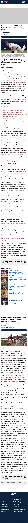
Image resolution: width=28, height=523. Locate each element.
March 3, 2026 (19, 416)
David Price (16, 152)
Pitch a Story (4, 504)
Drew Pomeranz (17, 101)
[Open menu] (2, 2)
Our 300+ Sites (17, 499)
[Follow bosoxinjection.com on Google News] (25, 262)
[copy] (9, 34)
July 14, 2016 (20, 203)
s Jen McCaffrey (13, 362)
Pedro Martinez (5, 194)
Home (2, 307)
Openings (15, 497)
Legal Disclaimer (5, 509)
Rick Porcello (11, 164)
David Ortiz (6, 253)
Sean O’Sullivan (11, 173)
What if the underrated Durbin (16, 377)
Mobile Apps (4, 502)
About (2, 497)
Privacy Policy (16, 504)
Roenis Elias (19, 173)
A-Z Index (3, 511)
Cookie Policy (16, 506)
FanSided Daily (17, 502)
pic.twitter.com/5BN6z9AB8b (18, 414)
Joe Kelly (3, 173)
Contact (3, 499)
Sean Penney (6, 32)
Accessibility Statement (19, 509)
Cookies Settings (17, 511)
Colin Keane (6, 327)
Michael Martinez (20, 82)
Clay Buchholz (22, 171)
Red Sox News (8, 307)
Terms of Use (4, 506)
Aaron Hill (10, 82)
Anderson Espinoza (17, 190)
